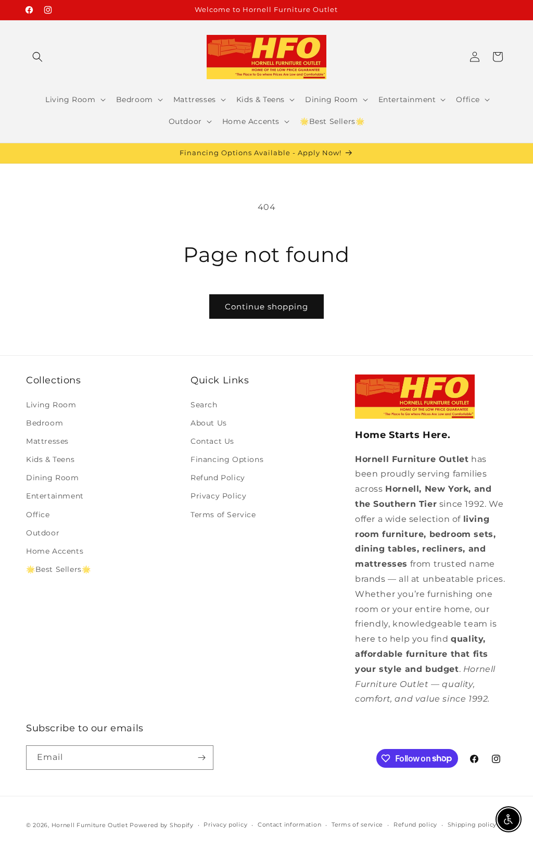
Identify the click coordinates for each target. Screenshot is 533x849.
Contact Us (212, 441)
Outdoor (42, 533)
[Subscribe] (201, 757)
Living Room (51, 404)
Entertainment (55, 496)
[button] (37, 56)
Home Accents (54, 551)
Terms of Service (223, 514)
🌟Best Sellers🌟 (58, 569)
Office (38, 514)
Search (204, 404)
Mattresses (47, 441)
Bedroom (44, 423)
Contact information (289, 824)
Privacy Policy (218, 496)
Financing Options (227, 459)
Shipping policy (472, 824)
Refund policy (415, 824)
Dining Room (52, 477)
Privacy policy (225, 824)
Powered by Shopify (162, 825)
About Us (209, 423)
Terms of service (357, 824)
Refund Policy (218, 477)
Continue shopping (266, 306)
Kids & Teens (50, 459)
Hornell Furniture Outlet (90, 825)
